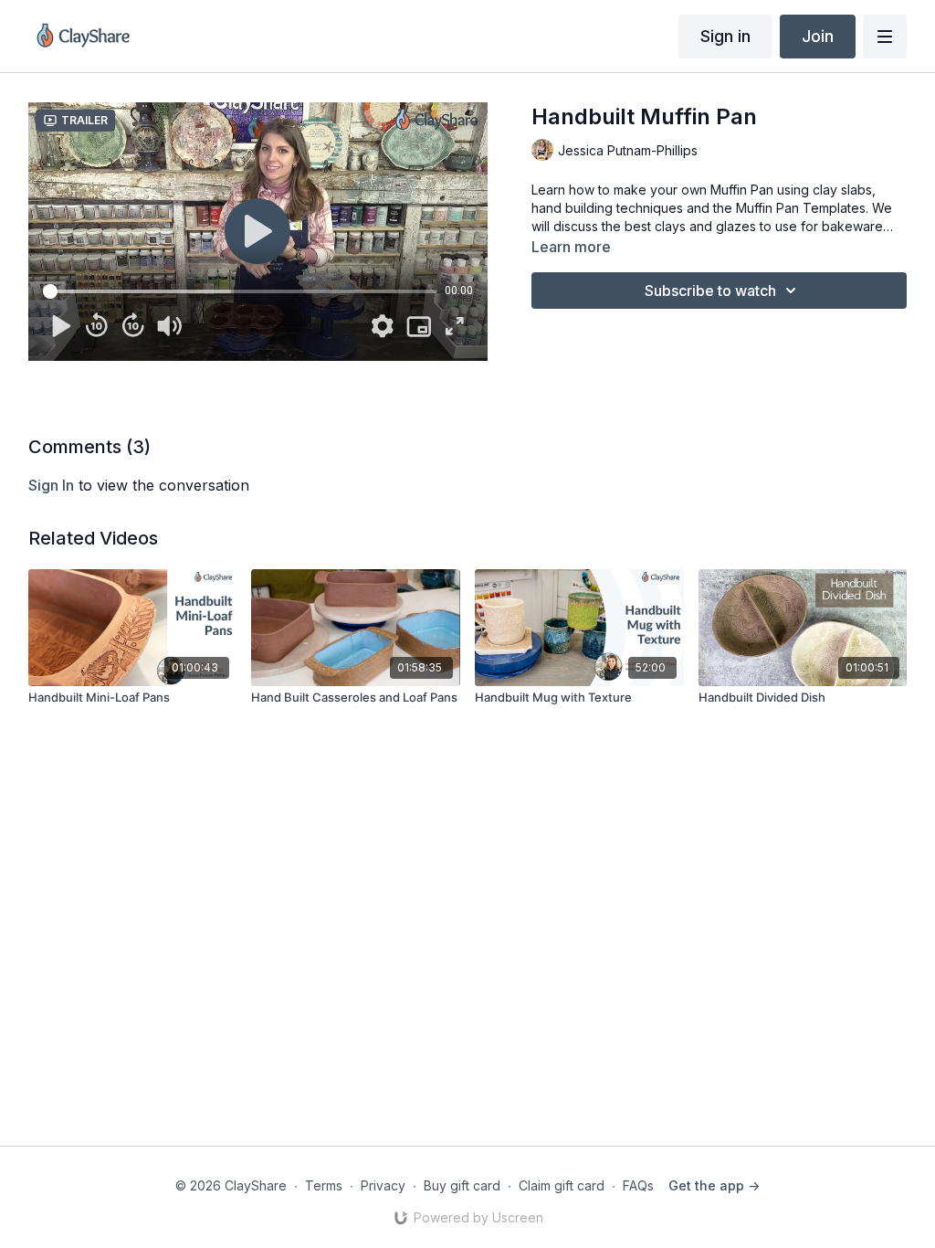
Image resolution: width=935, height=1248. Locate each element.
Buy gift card (462, 1185)
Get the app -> (714, 1185)
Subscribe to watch (710, 290)
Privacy (383, 1185)
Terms (323, 1185)
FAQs (638, 1185)
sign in (51, 485)
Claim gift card (561, 1185)
